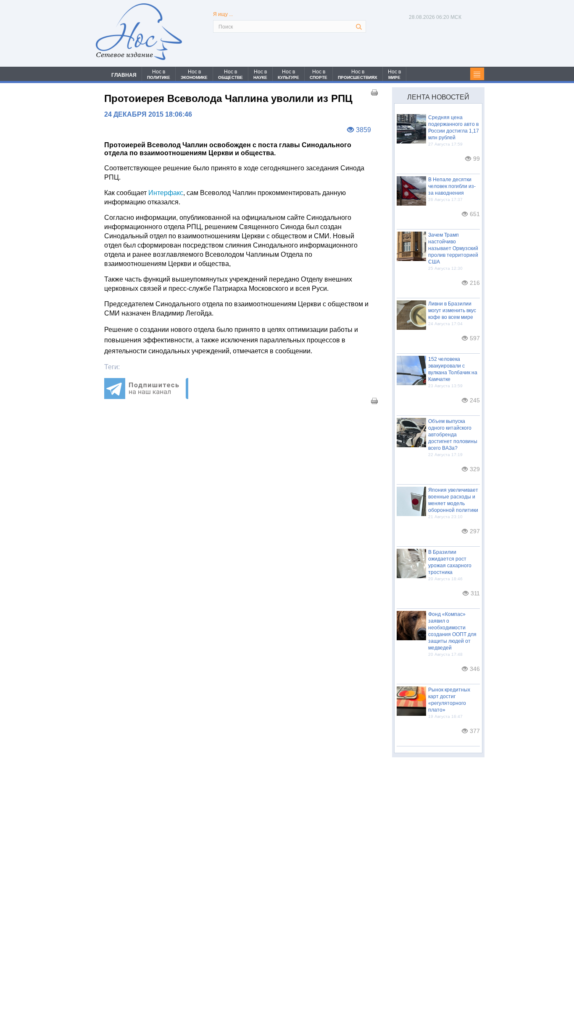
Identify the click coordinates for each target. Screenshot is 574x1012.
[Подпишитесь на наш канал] (146, 396)
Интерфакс (165, 192)
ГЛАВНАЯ (124, 75)
